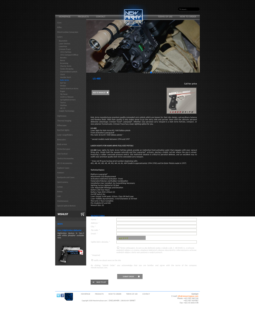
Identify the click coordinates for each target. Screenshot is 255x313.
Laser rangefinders (65, 135)
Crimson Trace (65, 49)
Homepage (65, 17)
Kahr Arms (64, 80)
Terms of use (165, 17)
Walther (63, 105)
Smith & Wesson (66, 97)
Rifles (59, 27)
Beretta (63, 58)
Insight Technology (66, 111)
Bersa (62, 60)
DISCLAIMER (114, 301)
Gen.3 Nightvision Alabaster (69, 230)
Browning (64, 63)
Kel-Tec (63, 83)
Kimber (63, 86)
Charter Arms (65, 66)
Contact (100, 17)
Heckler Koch (65, 77)
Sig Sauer (64, 94)
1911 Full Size (65, 52)
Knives (59, 192)
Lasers (59, 37)
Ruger (62, 91)
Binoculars (61, 140)
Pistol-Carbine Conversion (67, 32)
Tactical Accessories (65, 159)
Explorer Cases (63, 168)
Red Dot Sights (63, 130)
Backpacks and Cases (65, 177)
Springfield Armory (68, 100)
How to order (188, 17)
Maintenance (62, 201)
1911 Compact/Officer (69, 55)
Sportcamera (62, 182)
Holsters (60, 173)
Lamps (60, 187)
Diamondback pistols (68, 72)
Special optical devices (66, 206)
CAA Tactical (62, 154)
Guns (59, 23)
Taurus (63, 103)
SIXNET (132, 301)
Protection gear (63, 149)
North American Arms (69, 89)
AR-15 (62, 108)
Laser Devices (64, 44)
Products (83, 17)
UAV (59, 196)
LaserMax (63, 46)
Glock (62, 75)
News (60, 224)
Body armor (62, 144)
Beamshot (63, 41)
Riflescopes (61, 125)
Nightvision (61, 116)
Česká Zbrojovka (66, 69)
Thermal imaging (64, 121)
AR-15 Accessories (64, 163)
